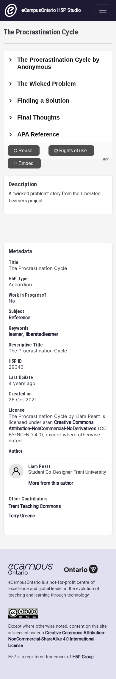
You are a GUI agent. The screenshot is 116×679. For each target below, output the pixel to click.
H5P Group (83, 656)
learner (16, 334)
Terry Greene (22, 516)
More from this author (50, 483)
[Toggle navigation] (103, 10)
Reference (19, 317)
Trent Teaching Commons (35, 506)
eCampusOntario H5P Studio (51, 10)
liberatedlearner (42, 334)
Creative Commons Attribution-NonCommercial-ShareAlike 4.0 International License (57, 639)
